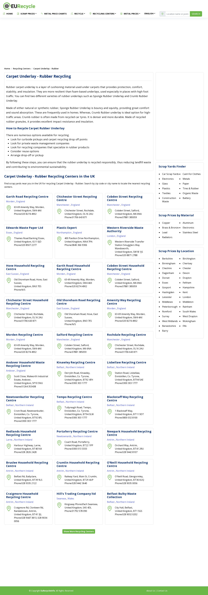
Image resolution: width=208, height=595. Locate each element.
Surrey (165, 316)
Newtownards (64, 436)
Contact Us (162, 590)
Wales (71, 498)
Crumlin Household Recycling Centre (78, 464)
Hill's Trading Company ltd (76, 494)
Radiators (167, 237)
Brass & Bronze (170, 227)
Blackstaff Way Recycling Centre (125, 398)
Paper (186, 183)
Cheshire (167, 268)
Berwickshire (169, 325)
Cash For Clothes (192, 174)
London (111, 236)
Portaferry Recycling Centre (77, 431)
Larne (9, 439)
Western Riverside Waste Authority (125, 229)
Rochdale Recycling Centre (126, 335)
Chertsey (187, 263)
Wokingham (189, 321)
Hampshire (188, 287)
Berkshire (167, 258)
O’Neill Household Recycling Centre (127, 464)
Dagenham (168, 273)
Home (9, 13)
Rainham (187, 306)
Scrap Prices (27, 13)
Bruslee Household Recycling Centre (27, 464)
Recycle (78, 13)
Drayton (187, 277)
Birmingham (168, 263)
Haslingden (168, 292)
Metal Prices (131, 13)
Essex (9, 232)
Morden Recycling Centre (24, 335)
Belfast (61, 367)
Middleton (188, 301)
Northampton (64, 232)
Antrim (111, 439)
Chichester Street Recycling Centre (77, 198)
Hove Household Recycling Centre (25, 267)
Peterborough (169, 306)
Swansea (62, 498)
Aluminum (188, 222)
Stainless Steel (190, 232)
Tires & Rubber (191, 188)
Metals (186, 178)
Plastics (166, 188)
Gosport (166, 287)
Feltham (187, 282)
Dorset (166, 277)
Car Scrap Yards (170, 174)
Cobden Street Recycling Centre (124, 198)
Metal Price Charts (55, 13)
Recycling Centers (103, 13)
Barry (165, 330)
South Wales (189, 311)
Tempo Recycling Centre (74, 397)
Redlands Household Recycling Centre (21, 433)
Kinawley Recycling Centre (76, 362)
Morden (10, 201)
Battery (187, 198)
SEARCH (196, 13)
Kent (185, 292)
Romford (166, 311)
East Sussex (12, 273)
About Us (150, 590)
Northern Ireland (75, 367)
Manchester (63, 204)
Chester (187, 268)
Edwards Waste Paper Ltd (24, 228)
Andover (11, 370)
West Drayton (190, 316)
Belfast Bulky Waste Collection (121, 495)
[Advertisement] (104, 41)
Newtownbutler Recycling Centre (25, 398)
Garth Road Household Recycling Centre (73, 267)
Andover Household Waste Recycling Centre (25, 364)
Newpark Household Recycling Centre (129, 433)
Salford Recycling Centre (75, 335)
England (20, 201)
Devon (186, 273)
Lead (164, 232)
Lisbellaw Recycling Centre (126, 362)
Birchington (189, 258)
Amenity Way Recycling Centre (124, 301)
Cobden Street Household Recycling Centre (125, 267)
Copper (166, 222)
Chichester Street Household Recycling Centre (27, 301)
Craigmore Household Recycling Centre (22, 495)
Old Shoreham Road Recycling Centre (78, 301)
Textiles (166, 193)
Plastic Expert (67, 228)
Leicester (167, 297)
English (149, 13)
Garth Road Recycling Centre (27, 196)
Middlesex (167, 301)
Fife (184, 325)
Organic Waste (190, 193)
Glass (165, 183)
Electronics (168, 178)
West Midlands (170, 321)
